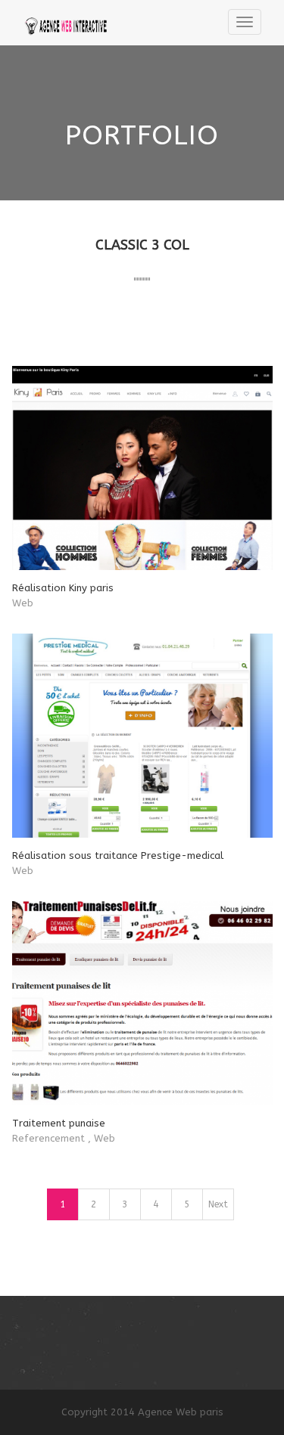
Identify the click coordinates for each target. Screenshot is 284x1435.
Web (22, 603)
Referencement (48, 1138)
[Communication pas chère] (69, 22)
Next (218, 1204)
